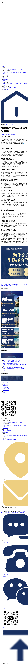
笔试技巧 (15, 83)
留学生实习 (8, 134)
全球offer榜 (6, 79)
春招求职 (5, 387)
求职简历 (10, 83)
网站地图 (10, 512)
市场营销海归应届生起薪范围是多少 (12, 363)
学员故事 (5, 78)
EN (3, 2)
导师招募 (5, 80)
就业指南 (5, 83)
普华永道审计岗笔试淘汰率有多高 (11, 360)
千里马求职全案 (7, 69)
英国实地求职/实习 (7, 72)
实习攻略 (24, 83)
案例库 (9, 78)
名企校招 (3, 134)
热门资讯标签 (16, 512)
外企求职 (5, 382)
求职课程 (5, 75)
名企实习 (19, 69)
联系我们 (15, 88)
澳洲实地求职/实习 (17, 72)
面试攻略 (19, 83)
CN (1, 2)
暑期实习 (5, 392)
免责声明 (22, 512)
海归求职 (5, 384)
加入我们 (10, 88)
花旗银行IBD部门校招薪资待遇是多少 (12, 361)
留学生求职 (6, 390)
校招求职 (5, 385)
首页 (4, 66)
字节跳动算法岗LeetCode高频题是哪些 (12, 367)
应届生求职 (6, 388)
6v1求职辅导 (14, 69)
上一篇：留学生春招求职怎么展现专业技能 (11, 284)
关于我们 (5, 88)
